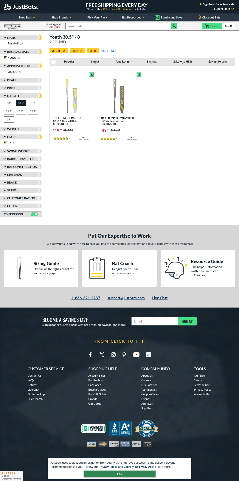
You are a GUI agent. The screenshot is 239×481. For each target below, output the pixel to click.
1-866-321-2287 (86, 298)
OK (119, 474)
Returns (33, 385)
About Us (147, 375)
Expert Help (222, 8)
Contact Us (34, 375)
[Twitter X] (102, 354)
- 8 (90, 50)
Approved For (18, 66)
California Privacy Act (138, 466)
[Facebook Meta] (90, 354)
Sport (12, 37)
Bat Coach (94, 385)
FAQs (31, 380)
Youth (56, 50)
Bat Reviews (96, 380)
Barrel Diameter (20, 159)
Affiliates (147, 403)
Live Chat (160, 298)
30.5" (75, 50)
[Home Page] (21, 6)
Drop (11, 137)
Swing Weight (18, 151)
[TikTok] (148, 354)
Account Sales (96, 375)
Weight (13, 129)
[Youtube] (136, 354)
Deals (11, 80)
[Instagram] (113, 354)
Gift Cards (94, 403)
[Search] (174, 26)
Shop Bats (25, 17)
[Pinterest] (124, 354)
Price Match (35, 399)
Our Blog (199, 375)
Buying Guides (97, 389)
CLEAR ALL (108, 50)
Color (12, 206)
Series (12, 190)
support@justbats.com (126, 298)
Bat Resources (131, 17)
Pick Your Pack (97, 17)
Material (14, 174)
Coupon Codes (150, 394)
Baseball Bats (18, 51)
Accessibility (202, 394)
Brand (12, 182)
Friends (145, 399)
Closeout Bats (211, 17)
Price (11, 88)
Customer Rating (21, 198)
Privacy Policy (108, 466)
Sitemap (199, 380)
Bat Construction (22, 166)
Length (13, 95)
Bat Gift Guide (97, 394)
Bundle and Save (170, 17)
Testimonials (149, 389)
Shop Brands (59, 17)
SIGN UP (187, 321)
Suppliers (147, 408)
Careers (146, 380)
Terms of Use (202, 385)
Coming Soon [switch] (13, 214)
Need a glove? (54, 26)
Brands (92, 399)
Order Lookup (36, 394)
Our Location (149, 385)
